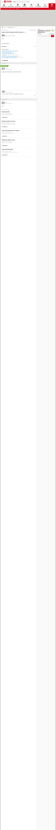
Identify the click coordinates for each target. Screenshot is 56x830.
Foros (52, 6)
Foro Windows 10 (20, 57)
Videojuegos (17, 8)
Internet (6, 8)
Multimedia (25, 6)
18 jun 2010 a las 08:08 (8, 69)
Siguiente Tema (32, 30)
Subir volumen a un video (7, 52)
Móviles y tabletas (11, 27)
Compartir (5, 46)
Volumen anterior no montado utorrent (9, 57)
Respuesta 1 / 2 (5, 63)
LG (15, 27)
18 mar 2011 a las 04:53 (11, 36)
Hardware (10, 8)
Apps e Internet (18, 6)
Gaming (31, 6)
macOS (3, 8)
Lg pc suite (4, 54)
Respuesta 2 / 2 (5, 99)
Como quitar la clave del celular (8, 53)
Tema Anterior (5, 30)
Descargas (45, 6)
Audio (13, 8)
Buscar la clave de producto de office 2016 (10, 56)
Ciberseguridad (38, 6)
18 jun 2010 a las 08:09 (8, 103)
